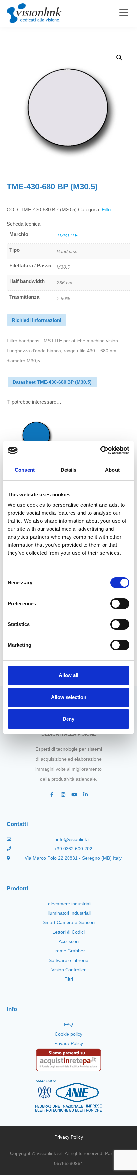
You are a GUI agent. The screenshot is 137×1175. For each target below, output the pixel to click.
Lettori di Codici (68, 932)
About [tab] (112, 470)
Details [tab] (69, 470)
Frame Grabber (68, 950)
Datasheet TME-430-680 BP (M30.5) (52, 382)
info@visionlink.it (73, 839)
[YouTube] (74, 795)
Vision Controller (68, 969)
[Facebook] (52, 795)
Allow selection (68, 697)
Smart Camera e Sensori (69, 922)
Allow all (68, 675)
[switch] (119, 603)
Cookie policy (68, 1034)
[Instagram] (63, 795)
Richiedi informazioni (36, 320)
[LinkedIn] (85, 795)
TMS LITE (67, 235)
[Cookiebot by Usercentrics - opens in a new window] (100, 450)
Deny (68, 719)
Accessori (69, 941)
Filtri (106, 209)
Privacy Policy (68, 1043)
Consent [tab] (25, 470)
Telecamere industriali (68, 903)
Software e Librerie (68, 960)
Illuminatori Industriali (68, 913)
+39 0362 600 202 (73, 848)
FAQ (68, 1024)
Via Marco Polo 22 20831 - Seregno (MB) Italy (73, 858)
